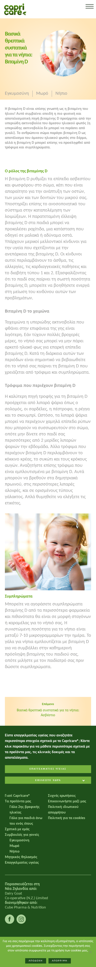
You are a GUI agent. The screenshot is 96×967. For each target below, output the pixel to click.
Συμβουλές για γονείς (22, 835)
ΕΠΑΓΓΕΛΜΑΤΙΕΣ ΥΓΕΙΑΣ (48, 769)
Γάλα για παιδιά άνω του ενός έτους (26, 821)
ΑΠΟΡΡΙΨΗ (59, 961)
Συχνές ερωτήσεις (62, 796)
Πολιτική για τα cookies (66, 818)
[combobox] (48, 781)
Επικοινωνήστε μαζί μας (67, 801)
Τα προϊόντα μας (18, 801)
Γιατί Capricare (17, 796)
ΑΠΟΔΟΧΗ (36, 961)
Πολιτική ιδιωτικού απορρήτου (63, 809)
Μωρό (42, 93)
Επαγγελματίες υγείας (22, 863)
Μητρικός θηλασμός (21, 857)
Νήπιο (61, 93)
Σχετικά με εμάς (17, 829)
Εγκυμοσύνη (17, 93)
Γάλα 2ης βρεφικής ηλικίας (25, 809)
